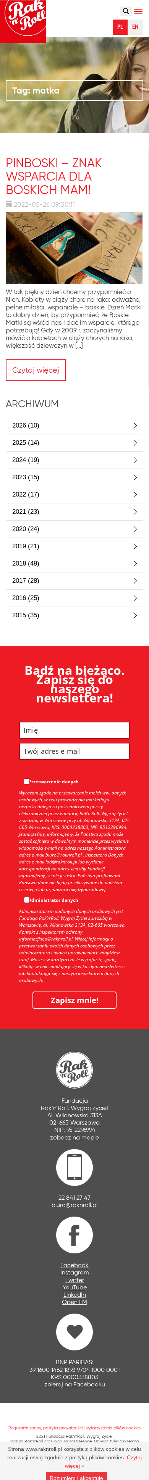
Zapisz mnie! (75, 1000)
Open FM (74, 1302)
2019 (25, 546)
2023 (25, 477)
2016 (25, 598)
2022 (25, 494)
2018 (25, 563)
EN (135, 27)
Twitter (74, 1280)
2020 (25, 529)
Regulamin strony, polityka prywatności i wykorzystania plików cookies (74, 1428)
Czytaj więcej (35, 370)
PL (120, 27)
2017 (25, 580)
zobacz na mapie (74, 1137)
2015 (25, 615)
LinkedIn (74, 1294)
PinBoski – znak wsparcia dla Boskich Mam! (54, 176)
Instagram (74, 1272)
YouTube (75, 1287)
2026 (25, 425)
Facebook (74, 1265)
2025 (25, 442)
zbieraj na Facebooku (74, 1384)
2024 (25, 460)
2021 (25, 511)
